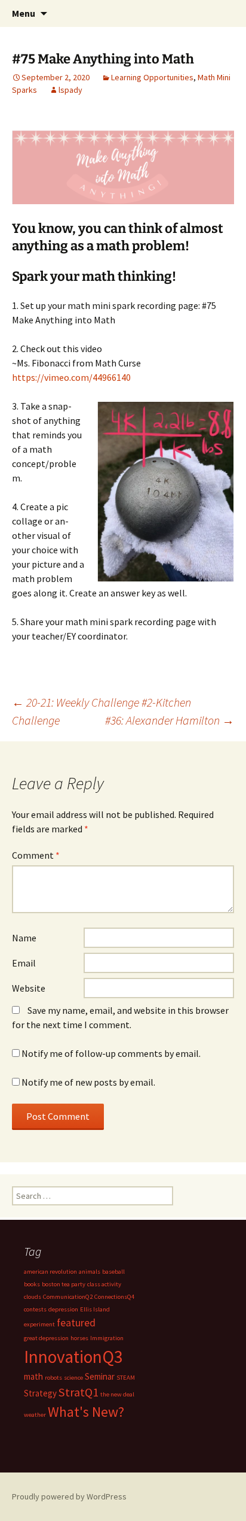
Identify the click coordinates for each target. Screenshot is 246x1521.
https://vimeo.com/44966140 (71, 377)
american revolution (50, 1271)
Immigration (107, 1338)
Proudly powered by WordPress (69, 1496)
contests (35, 1309)
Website (28, 988)
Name (24, 938)
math (33, 1376)
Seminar (100, 1376)
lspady (70, 89)
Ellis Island (95, 1309)
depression (63, 1309)
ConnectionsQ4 (114, 1297)
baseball (113, 1271)
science (73, 1377)
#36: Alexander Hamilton (169, 720)
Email (24, 963)
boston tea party (63, 1284)
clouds (32, 1297)
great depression (46, 1338)
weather (35, 1415)
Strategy (40, 1393)
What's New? (86, 1412)
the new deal (117, 1394)
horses (79, 1338)
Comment (36, 855)
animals (89, 1271)
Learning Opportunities (152, 77)
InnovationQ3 (73, 1357)
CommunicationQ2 (68, 1297)
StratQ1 (79, 1392)
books (32, 1284)
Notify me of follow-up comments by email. (111, 1053)
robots (53, 1377)
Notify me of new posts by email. (88, 1082)
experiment (39, 1324)
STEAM (125, 1377)
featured (76, 1322)
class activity (104, 1284)
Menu (23, 13)
